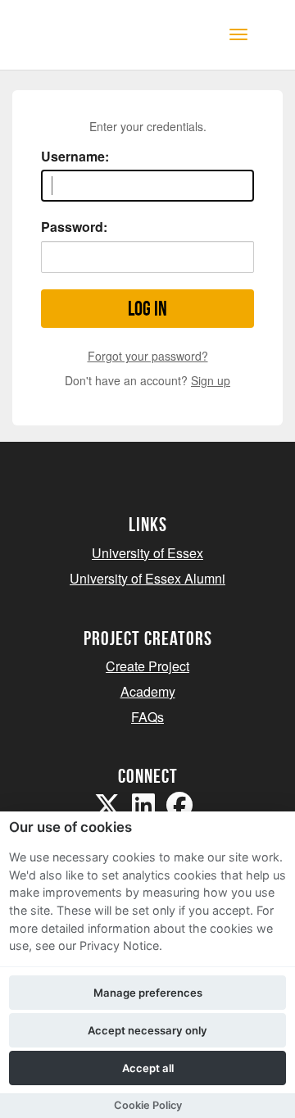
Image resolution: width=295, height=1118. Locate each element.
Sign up (210, 380)
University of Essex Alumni (147, 578)
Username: (75, 157)
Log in (147, 309)
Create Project (147, 666)
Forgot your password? (148, 356)
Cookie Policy (148, 1105)
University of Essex (147, 552)
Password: (74, 227)
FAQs (147, 716)
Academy (147, 691)
